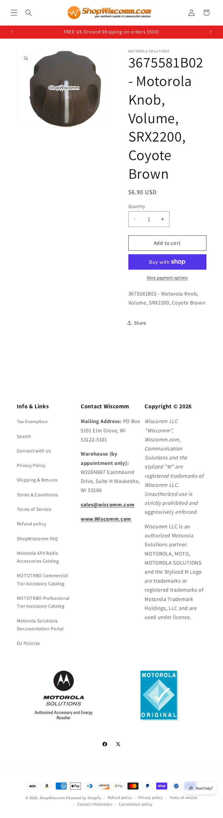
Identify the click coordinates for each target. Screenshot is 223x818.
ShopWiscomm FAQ (37, 539)
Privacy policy (151, 797)
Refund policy (31, 524)
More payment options (167, 277)
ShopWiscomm (52, 797)
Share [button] (140, 323)
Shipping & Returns (37, 480)
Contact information (94, 804)
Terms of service (183, 797)
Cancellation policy (135, 804)
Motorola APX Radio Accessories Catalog (38, 557)
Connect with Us (34, 451)
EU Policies (28, 643)
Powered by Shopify (83, 797)
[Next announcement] (210, 32)
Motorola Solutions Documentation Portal (40, 625)
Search (24, 436)
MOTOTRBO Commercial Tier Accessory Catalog (42, 579)
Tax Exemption (32, 421)
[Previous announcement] (12, 32)
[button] (14, 12)
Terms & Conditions (37, 495)
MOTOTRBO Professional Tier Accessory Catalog (43, 602)
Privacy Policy (31, 465)
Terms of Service (34, 509)
